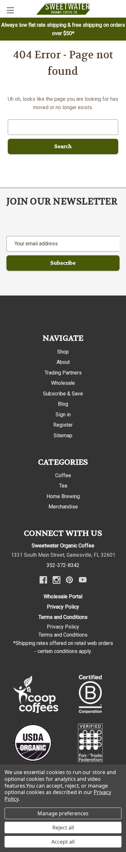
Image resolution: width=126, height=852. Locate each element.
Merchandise (63, 507)
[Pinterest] (69, 580)
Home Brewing (63, 496)
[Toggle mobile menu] (10, 10)
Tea (63, 486)
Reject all (63, 827)
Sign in (63, 415)
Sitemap (63, 435)
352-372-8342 (63, 565)
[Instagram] (56, 580)
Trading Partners (63, 373)
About (63, 362)
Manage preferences (63, 813)
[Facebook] (43, 580)
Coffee (63, 475)
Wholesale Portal (63, 596)
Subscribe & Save (63, 394)
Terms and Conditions (63, 617)
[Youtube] (83, 580)
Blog (63, 404)
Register (63, 425)
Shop (63, 352)
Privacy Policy (63, 607)
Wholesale (63, 383)
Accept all (63, 841)
